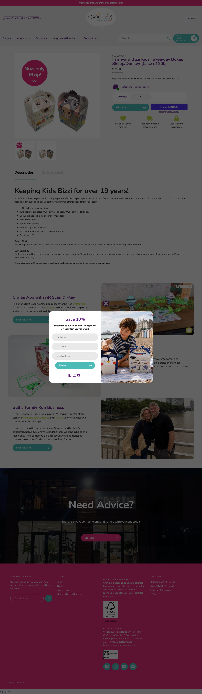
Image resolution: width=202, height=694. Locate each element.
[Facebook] (69, 375)
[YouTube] (78, 375)
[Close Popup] (149, 315)
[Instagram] (74, 375)
